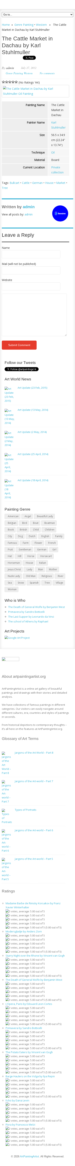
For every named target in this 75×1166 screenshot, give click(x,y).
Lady (29, 569)
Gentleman (25, 549)
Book (11, 529)
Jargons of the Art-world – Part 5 (34, 859)
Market (60, 183)
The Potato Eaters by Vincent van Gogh (29, 1052)
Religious (47, 576)
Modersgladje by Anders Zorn (24, 931)
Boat (35, 523)
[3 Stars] (9, 81)
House (49, 183)
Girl (54, 549)
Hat (10, 556)
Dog (20, 536)
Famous (12, 543)
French (52, 543)
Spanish (34, 582)
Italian (42, 562)
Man (40, 569)
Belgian (12, 523)
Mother (53, 569)
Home (6, 25)
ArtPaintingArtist (17, 4)
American (13, 516)
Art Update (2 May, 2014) (32, 432)
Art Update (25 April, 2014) (33, 454)
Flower (38, 543)
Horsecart (46, 556)
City (10, 536)
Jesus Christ (14, 569)
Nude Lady (14, 576)
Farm (26, 543)
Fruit (10, 549)
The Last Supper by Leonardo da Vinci (31, 616)
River (60, 576)
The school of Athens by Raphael (28, 621)
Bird (24, 523)
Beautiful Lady (45, 516)
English (45, 536)
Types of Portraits (25, 810)
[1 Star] (3, 81)
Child (36, 529)
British (23, 529)
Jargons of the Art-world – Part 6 (34, 830)
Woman (12, 589)
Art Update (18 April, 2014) (33, 480)
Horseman (14, 562)
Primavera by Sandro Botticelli (26, 612)
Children (49, 529)
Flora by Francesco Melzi (20, 1124)
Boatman (49, 523)
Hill (19, 556)
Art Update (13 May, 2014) (33, 410)
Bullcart (14, 183)
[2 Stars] (6, 81)
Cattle (26, 183)
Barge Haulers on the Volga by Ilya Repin (30, 1076)
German (37, 183)
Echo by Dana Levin (17, 1100)
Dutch (32, 536)
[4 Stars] (13, 81)
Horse (30, 556)
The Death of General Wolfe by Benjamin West (36, 607)
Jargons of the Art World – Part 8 (34, 752)
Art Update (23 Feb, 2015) (32, 387)
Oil (53, 152)
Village (59, 582)
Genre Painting (23, 25)
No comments (47, 73)
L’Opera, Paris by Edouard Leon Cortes (29, 1004)
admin (10, 68)
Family (58, 536)
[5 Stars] (16, 81)
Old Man (31, 576)
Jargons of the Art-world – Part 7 (34, 781)
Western (41, 25)
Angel (28, 516)
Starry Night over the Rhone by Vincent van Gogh (35, 955)
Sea (10, 582)
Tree (5, 188)
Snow (21, 582)
